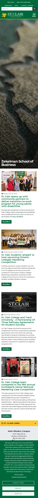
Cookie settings (18, 483)
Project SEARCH (17, 217)
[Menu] (35, 15)
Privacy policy (19, 474)
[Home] (12, 15)
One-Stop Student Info (24, 2)
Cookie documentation (19, 477)
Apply (16, 5)
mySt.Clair (11, 2)
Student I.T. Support (27, 5)
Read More (6, 222)
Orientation (8, 5)
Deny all (18, 488)
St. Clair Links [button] (11, 423)
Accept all (18, 493)
